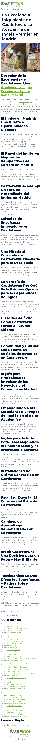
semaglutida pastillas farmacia (16, 656)
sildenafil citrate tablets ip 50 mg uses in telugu (20, 673)
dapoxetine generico (12, 654)
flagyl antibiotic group (13, 671)
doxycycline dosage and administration (18, 667)
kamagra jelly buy (12, 646)
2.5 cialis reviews (12, 648)
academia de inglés (25, 102)
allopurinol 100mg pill (13, 626)
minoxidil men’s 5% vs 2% (14, 697)
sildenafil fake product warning (16, 701)
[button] (38, 5)
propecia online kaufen (13, 665)
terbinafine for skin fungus (14, 684)
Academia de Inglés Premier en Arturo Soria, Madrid (16, 91)
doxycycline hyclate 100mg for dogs (17, 628)
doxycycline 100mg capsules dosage (17, 669)
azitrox (9, 637)
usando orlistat (11, 682)
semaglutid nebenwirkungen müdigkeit (18, 663)
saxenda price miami (13, 680)
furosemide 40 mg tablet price (15, 641)
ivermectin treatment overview (15, 695)
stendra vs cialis (11, 652)
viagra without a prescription (15, 633)
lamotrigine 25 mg (12, 639)
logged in (13, 725)
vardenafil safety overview (14, 712)
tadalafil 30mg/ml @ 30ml (14, 676)
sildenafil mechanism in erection (16, 699)
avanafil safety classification (15, 710)
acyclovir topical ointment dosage (16, 678)
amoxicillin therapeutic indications (16, 717)
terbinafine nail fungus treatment (16, 689)
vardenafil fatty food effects (14, 706)
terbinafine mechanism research (16, 686)
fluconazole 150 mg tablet (14, 630)
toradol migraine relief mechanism (16, 691)
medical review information (14, 714)
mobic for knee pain (12, 624)
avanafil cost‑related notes (14, 708)
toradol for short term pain (14, 693)
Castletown (12, 564)
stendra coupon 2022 (13, 650)
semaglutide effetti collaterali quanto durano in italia (21, 658)
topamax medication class (14, 661)
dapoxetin (10, 635)
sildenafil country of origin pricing (16, 704)
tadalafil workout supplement (15, 643)
